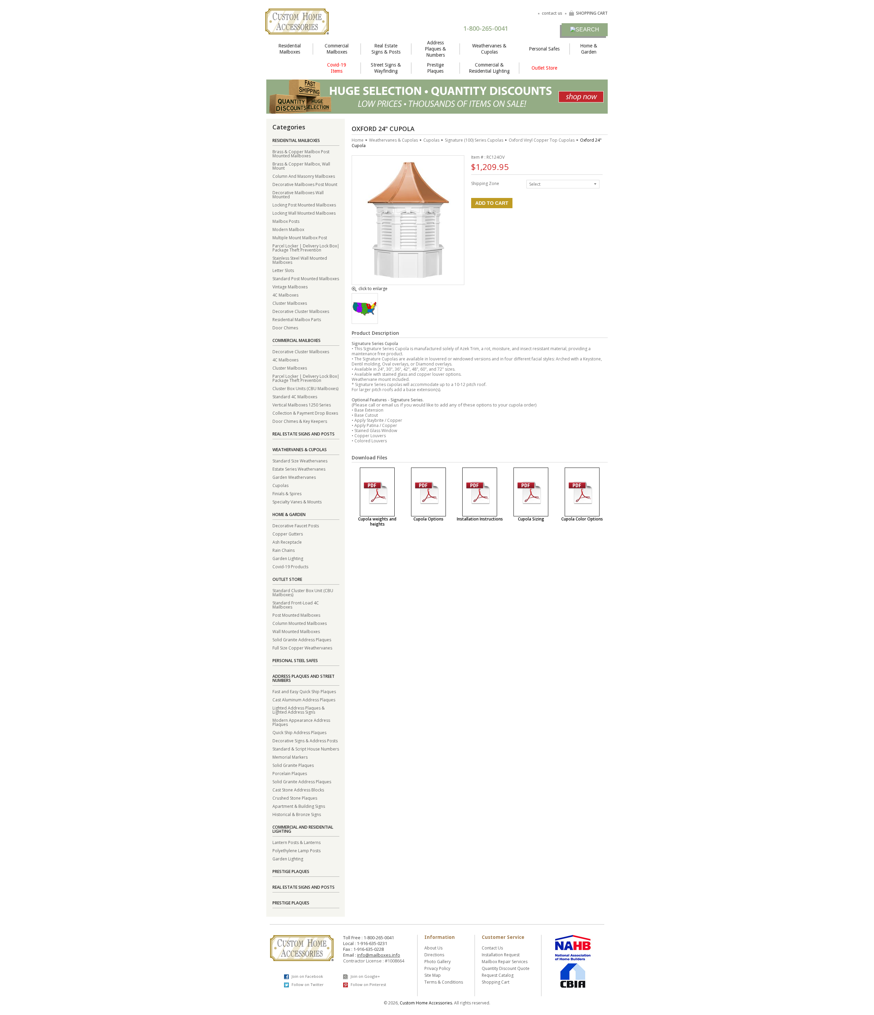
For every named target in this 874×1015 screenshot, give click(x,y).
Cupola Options (428, 518)
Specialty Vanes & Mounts (297, 501)
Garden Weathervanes (294, 477)
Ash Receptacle (287, 541)
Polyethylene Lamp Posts (296, 850)
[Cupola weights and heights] (377, 492)
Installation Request (501, 955)
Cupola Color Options (582, 518)
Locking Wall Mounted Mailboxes (304, 212)
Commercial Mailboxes (337, 49)
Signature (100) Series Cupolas (474, 140)
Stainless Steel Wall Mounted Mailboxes (299, 260)
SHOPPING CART (592, 13)
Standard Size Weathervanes (299, 460)
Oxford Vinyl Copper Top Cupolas (542, 140)
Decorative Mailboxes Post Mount (304, 184)
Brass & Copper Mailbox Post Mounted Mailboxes (300, 153)
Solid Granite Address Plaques (301, 639)
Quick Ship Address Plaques (299, 732)
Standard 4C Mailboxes (294, 396)
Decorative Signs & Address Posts (305, 740)
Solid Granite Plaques (293, 765)
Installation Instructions (480, 518)
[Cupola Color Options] (582, 492)
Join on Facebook (307, 976)
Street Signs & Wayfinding (386, 68)
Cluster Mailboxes (289, 302)
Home (358, 140)
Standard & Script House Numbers (305, 748)
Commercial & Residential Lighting (489, 68)
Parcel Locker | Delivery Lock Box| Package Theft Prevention (305, 247)
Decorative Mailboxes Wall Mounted (298, 194)
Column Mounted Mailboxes (299, 623)
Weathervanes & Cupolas (489, 49)
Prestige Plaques (435, 68)
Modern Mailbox (288, 229)
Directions (434, 955)
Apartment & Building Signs (298, 806)
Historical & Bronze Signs (296, 814)
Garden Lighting (287, 558)
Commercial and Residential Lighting (302, 829)
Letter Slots (283, 270)
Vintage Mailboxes (290, 286)
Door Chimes (285, 327)
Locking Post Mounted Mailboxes (304, 204)
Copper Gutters (287, 533)
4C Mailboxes (285, 294)
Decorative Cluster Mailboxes (300, 311)
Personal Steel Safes (295, 660)
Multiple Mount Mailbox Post (299, 237)
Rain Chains (283, 550)
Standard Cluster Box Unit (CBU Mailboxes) (302, 592)
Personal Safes (544, 49)
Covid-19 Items (336, 68)
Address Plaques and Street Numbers (303, 678)
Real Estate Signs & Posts (385, 49)
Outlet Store (544, 68)
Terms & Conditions (443, 982)
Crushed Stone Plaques (294, 797)
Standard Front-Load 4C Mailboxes (295, 604)
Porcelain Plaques (289, 773)
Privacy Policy (437, 968)
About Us (433, 948)
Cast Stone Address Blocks (298, 789)
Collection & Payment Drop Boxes (305, 412)
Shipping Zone (485, 183)
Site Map (432, 975)
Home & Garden (588, 49)
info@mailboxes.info (378, 955)
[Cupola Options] (428, 492)
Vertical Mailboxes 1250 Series (301, 404)
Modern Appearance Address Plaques (301, 722)
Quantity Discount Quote (506, 968)
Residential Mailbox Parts (296, 319)
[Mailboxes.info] (297, 30)
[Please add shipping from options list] (364, 314)
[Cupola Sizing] (530, 492)
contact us (552, 13)
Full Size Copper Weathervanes (302, 647)
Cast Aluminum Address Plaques (303, 699)
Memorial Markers (290, 756)
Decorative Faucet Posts (295, 525)
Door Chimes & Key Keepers (299, 421)
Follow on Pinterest (368, 984)
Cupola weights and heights (377, 521)
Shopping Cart (495, 982)
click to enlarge (372, 289)
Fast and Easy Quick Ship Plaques (304, 691)
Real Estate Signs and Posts (303, 434)
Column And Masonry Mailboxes (303, 175)
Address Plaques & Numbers (435, 49)
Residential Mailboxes (289, 49)
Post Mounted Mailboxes (296, 614)
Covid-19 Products (290, 566)
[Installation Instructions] (479, 492)
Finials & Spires (286, 493)
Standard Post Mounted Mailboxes (305, 278)
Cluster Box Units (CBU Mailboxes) (305, 388)
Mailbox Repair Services (504, 961)
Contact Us (492, 948)
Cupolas (280, 485)
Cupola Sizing (531, 518)
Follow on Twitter (307, 984)
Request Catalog (497, 975)
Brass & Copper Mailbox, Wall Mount (301, 165)
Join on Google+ (365, 976)
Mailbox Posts (285, 221)
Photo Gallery (437, 961)
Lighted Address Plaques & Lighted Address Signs (298, 709)
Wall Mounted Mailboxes (296, 631)
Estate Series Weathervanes (298, 468)
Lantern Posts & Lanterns (296, 842)
